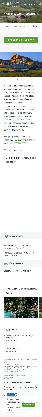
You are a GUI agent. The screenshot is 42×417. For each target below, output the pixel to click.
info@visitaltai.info (23, 382)
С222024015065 (20, 143)
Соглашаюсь (28, 404)
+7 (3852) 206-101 (10, 382)
